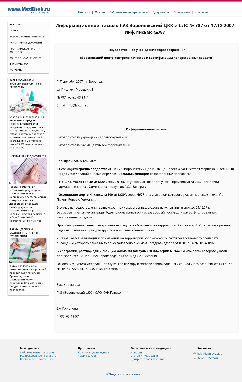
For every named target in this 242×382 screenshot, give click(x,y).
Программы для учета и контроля (24, 50)
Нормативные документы (26, 42)
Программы (182, 12)
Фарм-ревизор (18, 64)
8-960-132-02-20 (207, 358)
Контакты (201, 12)
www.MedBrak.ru (29, 10)
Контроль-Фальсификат (25, 58)
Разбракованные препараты (38, 355)
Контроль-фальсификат (93, 352)
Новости (84, 12)
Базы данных (29, 348)
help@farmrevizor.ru (209, 353)
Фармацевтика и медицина (151, 348)
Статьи (100, 12)
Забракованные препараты (129, 12)
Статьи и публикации (144, 355)
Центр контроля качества (147, 359)
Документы (160, 12)
